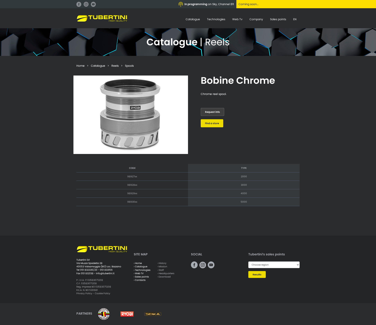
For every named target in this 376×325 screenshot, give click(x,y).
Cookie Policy (102, 293)
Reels (115, 66)
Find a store (212, 123)
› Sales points (141, 276)
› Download (164, 276)
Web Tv (237, 19)
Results (257, 274)
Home (80, 66)
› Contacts (140, 280)
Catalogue (193, 19)
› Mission (162, 266)
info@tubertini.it (105, 273)
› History (161, 263)
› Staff (160, 270)
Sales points (278, 19)
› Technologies (142, 270)
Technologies (216, 19)
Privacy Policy (84, 293)
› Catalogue (140, 266)
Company (256, 19)
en (294, 19)
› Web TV (139, 273)
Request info (212, 112)
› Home (138, 263)
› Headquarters (165, 273)
